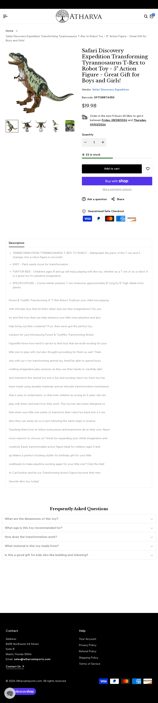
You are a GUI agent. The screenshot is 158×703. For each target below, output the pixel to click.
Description (16, 243)
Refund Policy (87, 651)
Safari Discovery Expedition (110, 89)
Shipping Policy (88, 657)
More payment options (117, 189)
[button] (147, 168)
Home (9, 31)
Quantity (87, 134)
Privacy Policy (87, 645)
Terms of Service (89, 663)
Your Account (87, 639)
